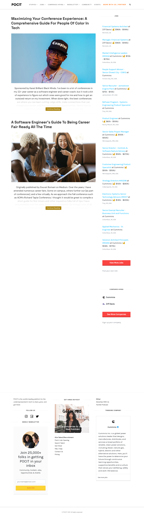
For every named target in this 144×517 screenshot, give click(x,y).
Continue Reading (53, 109)
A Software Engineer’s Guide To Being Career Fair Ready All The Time (50, 124)
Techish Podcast (102, 405)
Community (87, 5)
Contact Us (59, 452)
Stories (32, 5)
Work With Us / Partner (114, 5)
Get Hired (58, 446)
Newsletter (72, 5)
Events (97, 5)
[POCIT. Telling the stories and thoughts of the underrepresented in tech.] (16, 4)
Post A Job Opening (62, 440)
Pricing (57, 454)
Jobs (42, 5)
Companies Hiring (55, 5)
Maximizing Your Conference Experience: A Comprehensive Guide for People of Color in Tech (50, 23)
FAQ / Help (58, 449)
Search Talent (60, 443)
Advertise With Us (102, 402)
